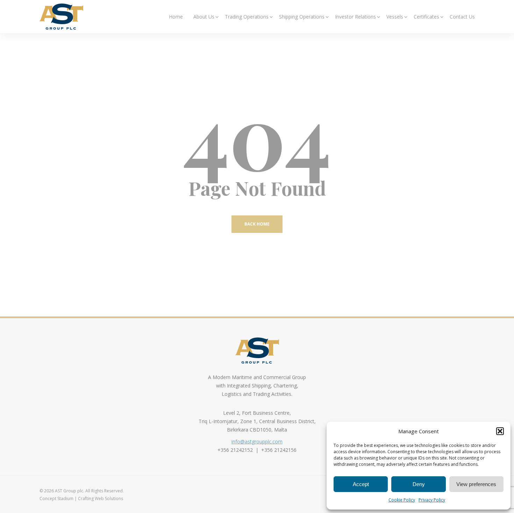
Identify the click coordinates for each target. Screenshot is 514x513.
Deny (419, 484)
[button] (500, 431)
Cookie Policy (401, 500)
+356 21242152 (235, 450)
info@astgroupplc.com (257, 441)
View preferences (476, 484)
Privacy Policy (432, 500)
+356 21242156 (279, 450)
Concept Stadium (56, 498)
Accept (361, 484)
